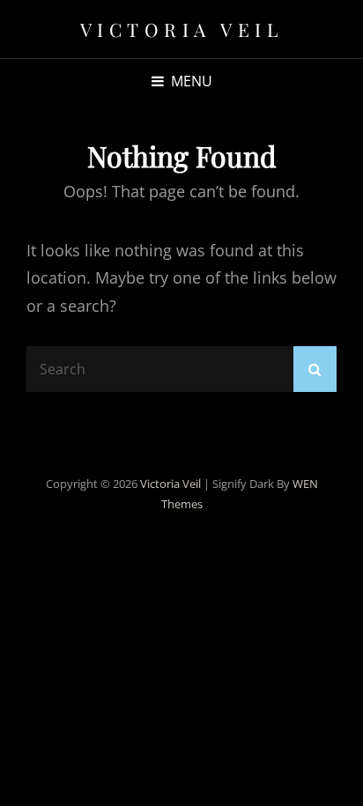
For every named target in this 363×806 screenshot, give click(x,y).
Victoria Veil (182, 29)
